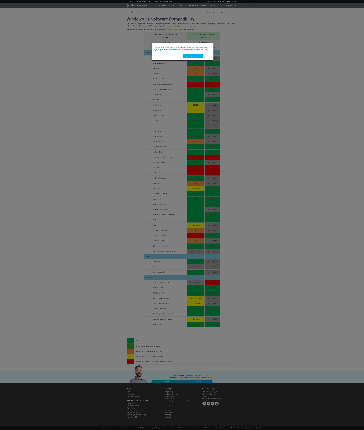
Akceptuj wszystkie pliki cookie (193, 56)
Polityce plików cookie (201, 47)
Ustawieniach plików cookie (173, 49)
